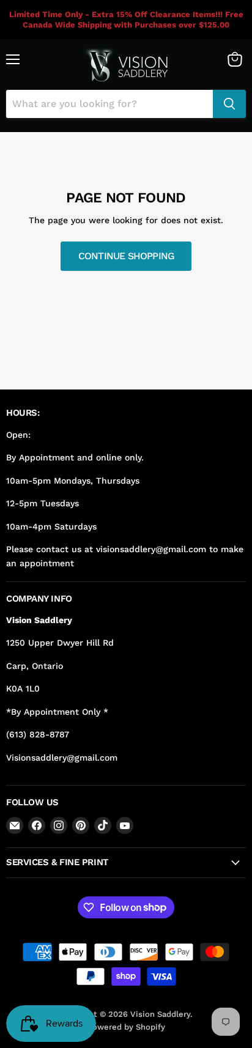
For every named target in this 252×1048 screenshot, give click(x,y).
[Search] (229, 104)
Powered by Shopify (126, 1026)
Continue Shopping (126, 256)
